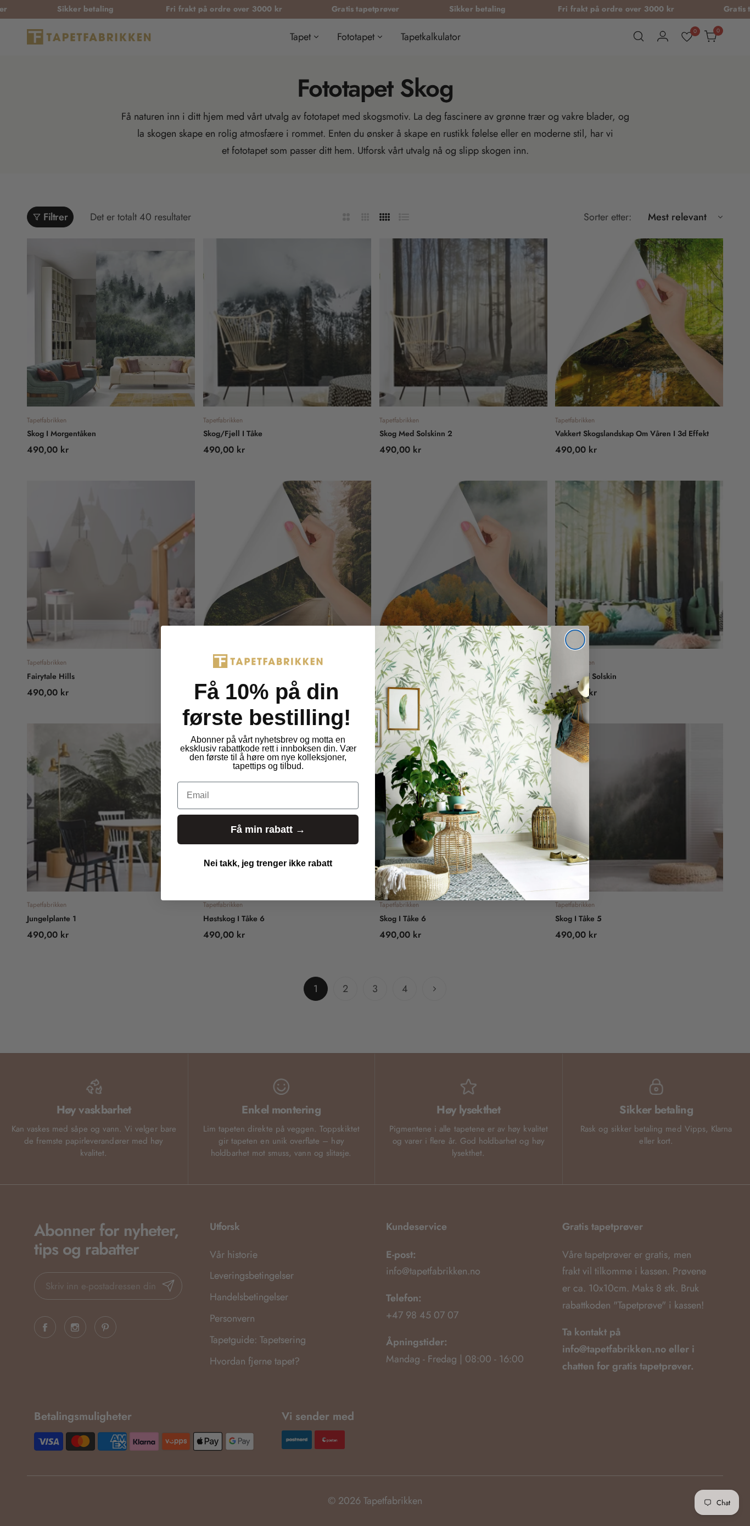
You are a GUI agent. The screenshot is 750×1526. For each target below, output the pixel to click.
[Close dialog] (575, 639)
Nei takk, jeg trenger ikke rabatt (268, 863)
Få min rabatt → (268, 829)
